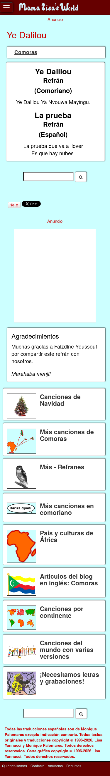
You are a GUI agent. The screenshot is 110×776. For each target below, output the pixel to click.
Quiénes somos (14, 765)
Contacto (38, 765)
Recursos (73, 765)
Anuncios (55, 765)
